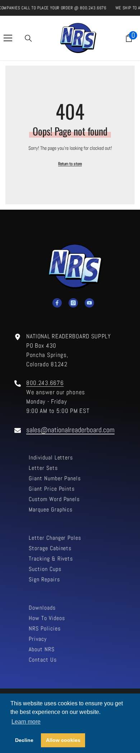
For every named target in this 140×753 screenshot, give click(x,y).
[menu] (8, 38)
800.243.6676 (45, 383)
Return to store (70, 164)
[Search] (28, 38)
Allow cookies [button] (63, 740)
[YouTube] (89, 303)
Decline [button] (24, 740)
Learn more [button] (26, 722)
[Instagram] (73, 303)
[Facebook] (57, 303)
